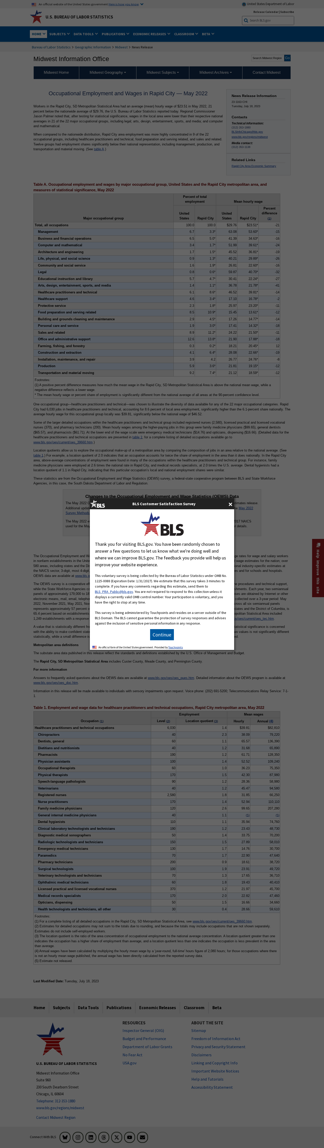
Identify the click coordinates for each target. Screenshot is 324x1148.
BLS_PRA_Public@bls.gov (114, 591)
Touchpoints (175, 647)
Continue (162, 635)
